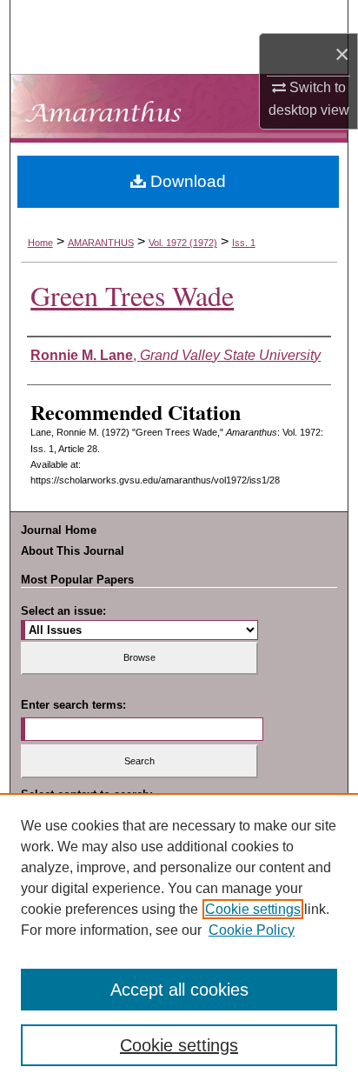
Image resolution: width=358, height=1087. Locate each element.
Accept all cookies (179, 989)
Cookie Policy (252, 930)
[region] (179, 940)
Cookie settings (253, 909)
